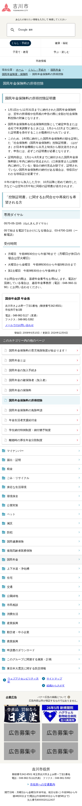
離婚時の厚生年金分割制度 (25, 440)
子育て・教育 (20, 51)
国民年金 (56, 69)
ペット (11, 514)
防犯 (10, 532)
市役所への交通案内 (42, 784)
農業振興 (12, 641)
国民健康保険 (15, 541)
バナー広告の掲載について (52, 697)
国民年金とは (17, 360)
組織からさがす (56, 685)
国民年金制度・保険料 (15, 74)
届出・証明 (14, 460)
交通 (10, 586)
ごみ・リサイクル (18, 478)
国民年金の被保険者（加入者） (28, 380)
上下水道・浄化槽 (18, 568)
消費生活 (12, 614)
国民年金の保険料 (20, 390)
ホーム (20, 69)
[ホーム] (18, 8)
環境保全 (12, 496)
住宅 (10, 577)
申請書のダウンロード (21, 650)
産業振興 (12, 623)
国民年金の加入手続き (23, 370)
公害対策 (12, 505)
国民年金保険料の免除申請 (25, 410)
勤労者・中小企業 (18, 632)
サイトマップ (54, 678)
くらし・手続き (20, 43)
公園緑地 (12, 596)
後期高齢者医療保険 (19, 550)
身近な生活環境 (16, 487)
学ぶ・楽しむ (61, 51)
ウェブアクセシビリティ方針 (23, 680)
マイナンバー (15, 450)
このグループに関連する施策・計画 (29, 659)
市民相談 (12, 604)
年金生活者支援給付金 (23, 420)
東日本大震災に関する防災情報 (26, 668)
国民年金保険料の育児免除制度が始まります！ (38, 350)
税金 (10, 468)
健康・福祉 (61, 43)
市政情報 (41, 60)
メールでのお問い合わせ (19, 325)
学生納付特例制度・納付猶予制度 (30, 430)
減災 (10, 523)
